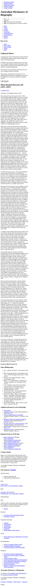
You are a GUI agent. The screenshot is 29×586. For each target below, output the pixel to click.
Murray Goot (5, 90)
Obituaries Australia (9, 2)
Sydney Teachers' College (10, 558)
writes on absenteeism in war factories (13, 414)
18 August (3, 492)
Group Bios (7, 32)
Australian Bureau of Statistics (11, 562)
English (6, 508)
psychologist (7, 526)
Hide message (4, 81)
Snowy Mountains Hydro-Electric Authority (15, 561)
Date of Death (7, 47)
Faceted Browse (8, 35)
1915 (6, 484)
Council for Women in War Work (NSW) (14, 547)
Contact (6, 29)
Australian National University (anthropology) (15, 559)
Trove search (7, 410)
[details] (13, 470)
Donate (6, 37)
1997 (8, 492)
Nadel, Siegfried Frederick (11, 443)
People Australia (8, 3)
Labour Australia (8, 8)
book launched (7, 426)
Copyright (3, 582)
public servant (7, 527)
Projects (6, 30)
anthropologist (7, 524)
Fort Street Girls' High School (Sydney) (14, 515)
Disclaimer (9, 582)
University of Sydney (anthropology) (13, 554)
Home (5, 26)
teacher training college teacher (12, 530)
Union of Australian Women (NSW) (13, 544)
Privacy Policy (17, 582)
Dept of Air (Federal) (9, 564)
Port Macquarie (4, 493)
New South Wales (13, 485)
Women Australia (8, 6)
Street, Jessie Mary (8, 437)
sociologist (6, 529)
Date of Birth (7, 45)
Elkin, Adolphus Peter (9, 446)
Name (5, 44)
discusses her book (8, 429)
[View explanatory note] (2, 500)
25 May (3, 484)
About (5, 27)
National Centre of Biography (18, 573)
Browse (6, 36)
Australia (20, 485)
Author (5, 48)
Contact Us (25, 582)
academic (6, 523)
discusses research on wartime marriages (14, 423)
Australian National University (10, 575)
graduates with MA (9, 412)
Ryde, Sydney (4, 485)
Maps (5, 50)
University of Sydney (9, 516)
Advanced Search (8, 33)
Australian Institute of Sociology (12, 546)
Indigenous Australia (9, 5)
